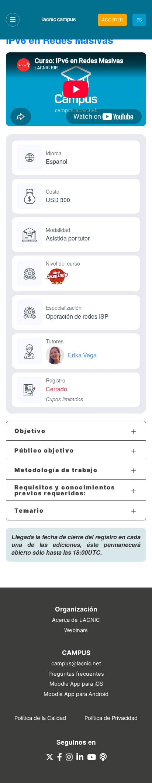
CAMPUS (76, 652)
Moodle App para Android (76, 694)
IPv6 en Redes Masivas (59, 40)
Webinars (76, 630)
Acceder (112, 19)
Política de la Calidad (40, 718)
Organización (76, 609)
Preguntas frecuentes (76, 674)
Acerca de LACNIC (76, 620)
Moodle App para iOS (76, 683)
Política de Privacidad (111, 718)
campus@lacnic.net (76, 663)
